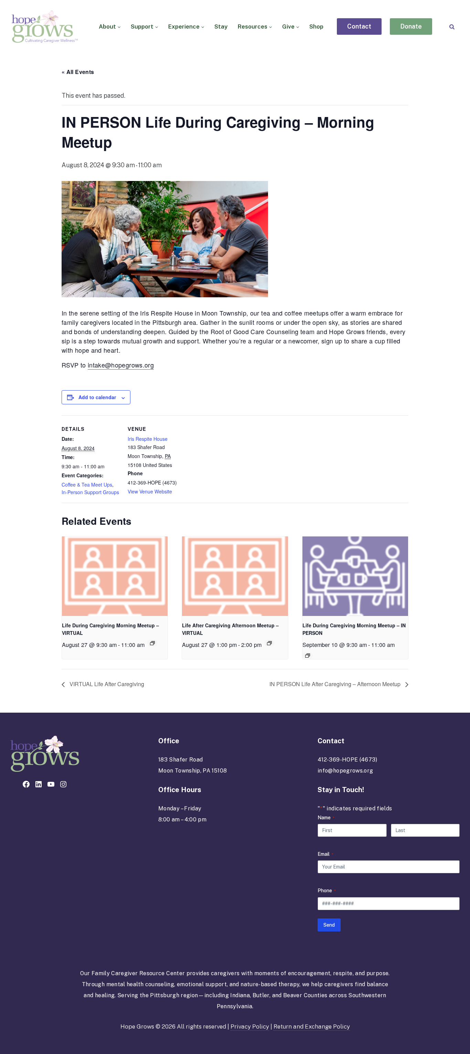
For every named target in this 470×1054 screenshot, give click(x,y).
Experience (184, 26)
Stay (220, 26)
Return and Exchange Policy (312, 1026)
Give (288, 26)
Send (329, 925)
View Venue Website (150, 491)
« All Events (78, 72)
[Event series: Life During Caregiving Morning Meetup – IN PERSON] (307, 655)
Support (142, 26)
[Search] (452, 26)
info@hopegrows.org (345, 770)
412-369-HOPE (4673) (347, 759)
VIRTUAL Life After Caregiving (106, 684)
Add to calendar (97, 397)
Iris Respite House (148, 438)
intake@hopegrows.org (121, 364)
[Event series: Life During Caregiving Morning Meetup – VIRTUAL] (152, 643)
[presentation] (115, 576)
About (107, 26)
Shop (316, 26)
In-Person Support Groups (90, 492)
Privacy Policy (250, 1026)
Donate (411, 26)
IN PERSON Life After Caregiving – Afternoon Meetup (335, 684)
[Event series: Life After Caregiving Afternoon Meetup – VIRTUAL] (269, 643)
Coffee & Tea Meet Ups (87, 484)
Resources (252, 26)
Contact (359, 26)
